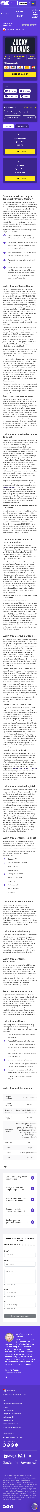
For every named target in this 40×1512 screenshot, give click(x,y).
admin (12, 29)
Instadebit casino (9, 487)
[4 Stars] (31, 25)
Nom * (6, 1251)
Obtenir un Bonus (20, 151)
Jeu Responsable (8, 1417)
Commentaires (22, 126)
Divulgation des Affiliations (12, 1427)
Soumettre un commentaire (20, 1316)
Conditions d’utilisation (10, 1424)
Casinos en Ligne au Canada (12, 1403)
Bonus (8, 126)
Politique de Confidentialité (12, 1414)
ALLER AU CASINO (20, 74)
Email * (6, 1260)
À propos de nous (8, 1410)
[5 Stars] (33, 25)
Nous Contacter (8, 1420)
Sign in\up (23, 3)
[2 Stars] (25, 25)
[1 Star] (23, 25)
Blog (4, 1400)
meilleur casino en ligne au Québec (25, 769)
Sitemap (5, 1407)
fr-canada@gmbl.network (13, 1437)
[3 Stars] (28, 25)
